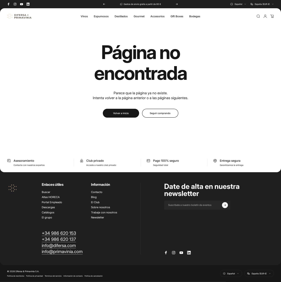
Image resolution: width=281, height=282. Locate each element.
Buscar (46, 192)
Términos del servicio (53, 276)
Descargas (48, 207)
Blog (94, 197)
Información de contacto (73, 276)
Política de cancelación (94, 276)
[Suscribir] (225, 205)
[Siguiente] (176, 4)
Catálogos (48, 212)
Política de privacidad (34, 276)
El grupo (47, 217)
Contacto (96, 192)
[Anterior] (104, 4)
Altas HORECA (51, 197)
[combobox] (238, 4)
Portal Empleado (52, 202)
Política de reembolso (15, 276)
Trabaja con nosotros (104, 212)
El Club (95, 202)
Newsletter (97, 217)
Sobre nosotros (100, 207)
